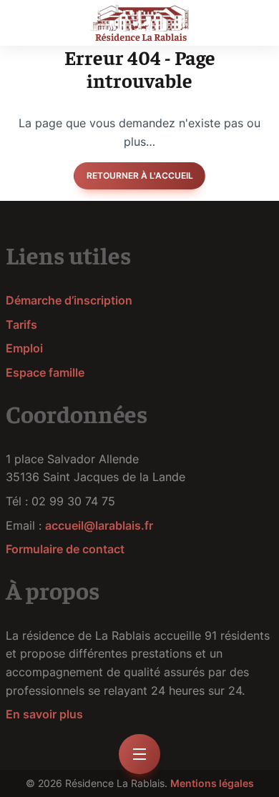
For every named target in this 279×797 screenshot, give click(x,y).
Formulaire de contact (65, 549)
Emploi (24, 348)
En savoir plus (44, 714)
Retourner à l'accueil (140, 175)
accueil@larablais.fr (99, 525)
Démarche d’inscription (69, 300)
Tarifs (21, 324)
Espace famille (45, 372)
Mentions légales (212, 783)
